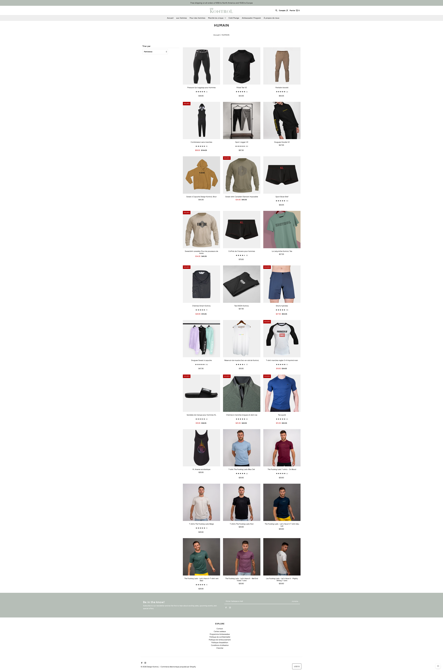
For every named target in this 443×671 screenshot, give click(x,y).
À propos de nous (271, 18)
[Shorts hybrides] (282, 284)
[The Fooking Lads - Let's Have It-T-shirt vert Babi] (201, 556)
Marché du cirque (215, 18)
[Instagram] (230, 608)
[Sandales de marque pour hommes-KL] (201, 393)
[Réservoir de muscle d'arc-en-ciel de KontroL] (241, 338)
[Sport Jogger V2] (241, 120)
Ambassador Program (251, 18)
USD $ (296, 666)
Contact (220, 629)
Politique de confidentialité (220, 637)
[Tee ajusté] (282, 393)
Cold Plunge (234, 18)
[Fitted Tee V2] (241, 66)
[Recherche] (276, 10)
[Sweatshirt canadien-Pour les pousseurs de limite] (201, 229)
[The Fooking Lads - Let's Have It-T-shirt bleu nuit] (282, 502)
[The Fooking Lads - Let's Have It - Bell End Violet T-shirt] (241, 556)
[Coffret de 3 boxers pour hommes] (241, 229)
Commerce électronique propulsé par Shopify (178, 667)
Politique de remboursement (220, 640)
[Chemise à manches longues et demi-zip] (241, 393)
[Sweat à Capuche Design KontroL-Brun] (201, 175)
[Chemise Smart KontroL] (201, 284)
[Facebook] (141, 663)
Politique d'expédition (219, 642)
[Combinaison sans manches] (201, 120)
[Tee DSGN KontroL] (241, 284)
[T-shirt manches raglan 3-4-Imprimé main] (282, 338)
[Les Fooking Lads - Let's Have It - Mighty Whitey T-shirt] (282, 556)
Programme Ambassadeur (220, 634)
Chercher (219, 648)
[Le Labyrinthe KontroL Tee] (282, 229)
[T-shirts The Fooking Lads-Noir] (241, 502)
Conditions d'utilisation (220, 645)
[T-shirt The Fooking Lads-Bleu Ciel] (241, 447)
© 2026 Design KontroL (150, 667)
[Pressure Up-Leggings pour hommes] (201, 66)
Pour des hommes (197, 18)
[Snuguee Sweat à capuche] (201, 338)
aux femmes (181, 18)
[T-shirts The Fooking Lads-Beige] (201, 502)
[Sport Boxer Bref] (282, 175)
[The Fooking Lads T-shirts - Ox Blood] (282, 447)
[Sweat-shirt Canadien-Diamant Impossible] (241, 175)
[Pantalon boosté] (282, 66)
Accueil (170, 18)
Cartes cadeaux (220, 631)
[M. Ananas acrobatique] (201, 447)
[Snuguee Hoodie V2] (282, 120)
